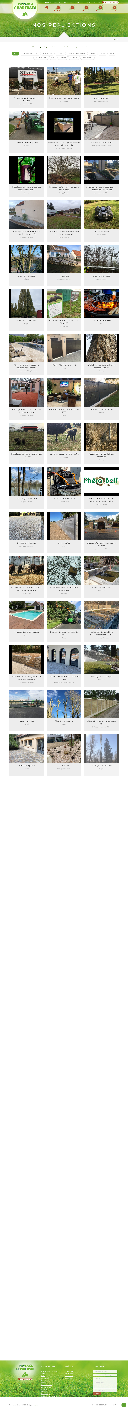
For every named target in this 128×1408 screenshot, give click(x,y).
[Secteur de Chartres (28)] (64, 926)
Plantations (64, 276)
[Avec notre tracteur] (64, 704)
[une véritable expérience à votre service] (64, 615)
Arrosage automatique (101, 676)
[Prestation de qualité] (26, 1060)
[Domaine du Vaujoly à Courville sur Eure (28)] (26, 1327)
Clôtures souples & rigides (101, 409)
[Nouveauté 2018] (101, 303)
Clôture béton (64, 543)
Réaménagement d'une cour (64, 943)
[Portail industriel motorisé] (26, 704)
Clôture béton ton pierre (26, 1166)
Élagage (44, 1389)
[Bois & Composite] (26, 615)
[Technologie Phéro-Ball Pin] (101, 481)
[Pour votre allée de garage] (26, 526)
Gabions (64, 1166)
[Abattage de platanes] (101, 1238)
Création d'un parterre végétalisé (64, 1077)
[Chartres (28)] (101, 926)
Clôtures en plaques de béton (101, 988)
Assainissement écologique (50, 1396)
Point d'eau (45, 1378)
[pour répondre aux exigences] (26, 125)
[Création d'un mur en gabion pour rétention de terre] (26, 659)
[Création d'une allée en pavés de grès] (64, 659)
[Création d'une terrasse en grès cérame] (101, 793)
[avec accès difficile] (26, 926)
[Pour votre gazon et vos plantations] (101, 659)
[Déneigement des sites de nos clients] (64, 793)
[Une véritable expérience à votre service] (101, 748)
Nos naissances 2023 (26, 1255)
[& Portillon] (64, 348)
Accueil (115, 39)
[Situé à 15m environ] (64, 570)
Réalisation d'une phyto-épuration (101, 1077)
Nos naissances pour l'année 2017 (64, 454)
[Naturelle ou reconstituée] (26, 748)
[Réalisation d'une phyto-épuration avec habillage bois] (64, 125)
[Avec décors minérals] (64, 259)
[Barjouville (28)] (26, 80)
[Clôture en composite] (101, 125)
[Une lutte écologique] (26, 170)
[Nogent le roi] (101, 837)
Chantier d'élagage (26, 276)
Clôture (43, 1380)
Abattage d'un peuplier (101, 765)
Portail (43, 1382)
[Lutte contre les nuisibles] (101, 348)
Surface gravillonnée (26, 543)
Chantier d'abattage (26, 320)
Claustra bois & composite (101, 1210)
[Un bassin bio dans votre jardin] (101, 1015)
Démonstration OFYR (101, 320)
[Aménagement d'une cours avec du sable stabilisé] (26, 392)
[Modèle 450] (101, 214)
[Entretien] (64, 170)
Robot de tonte (101, 231)
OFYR (43, 1376)
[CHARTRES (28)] (26, 303)
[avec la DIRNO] (26, 1104)
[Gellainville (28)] (26, 437)
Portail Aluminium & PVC (64, 365)
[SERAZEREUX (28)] (26, 837)
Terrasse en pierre (26, 765)
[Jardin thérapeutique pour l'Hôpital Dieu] (101, 1104)
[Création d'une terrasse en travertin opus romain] (26, 348)
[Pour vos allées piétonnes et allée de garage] (26, 1193)
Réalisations (100, 11)
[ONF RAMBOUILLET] (101, 615)
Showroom (86, 11)
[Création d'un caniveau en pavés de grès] (101, 526)
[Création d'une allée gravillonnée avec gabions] (26, 971)
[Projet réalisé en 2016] (101, 882)
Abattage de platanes (101, 1255)
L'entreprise (72, 11)
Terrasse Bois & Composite (26, 632)
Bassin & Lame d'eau (101, 587)
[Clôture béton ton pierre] (26, 1149)
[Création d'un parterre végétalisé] (64, 1060)
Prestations (58, 11)
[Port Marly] (64, 882)
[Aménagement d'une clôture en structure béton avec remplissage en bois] (101, 704)
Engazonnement (101, 98)
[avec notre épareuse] (26, 1282)
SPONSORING (87, 2)
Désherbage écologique (27, 142)
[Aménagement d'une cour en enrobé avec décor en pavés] (101, 1149)
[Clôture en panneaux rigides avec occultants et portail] (64, 214)
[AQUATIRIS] (64, 1104)
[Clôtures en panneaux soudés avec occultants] (64, 1282)
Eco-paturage (45, 1394)
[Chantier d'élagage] (101, 259)
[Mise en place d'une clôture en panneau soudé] (26, 882)
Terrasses (44, 1373)
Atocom (35, 1405)
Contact (97, 2)
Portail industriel (26, 721)
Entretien (44, 1392)
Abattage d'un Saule (101, 943)
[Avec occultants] (101, 392)
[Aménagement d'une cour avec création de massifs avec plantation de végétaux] (26, 214)
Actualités (114, 11)
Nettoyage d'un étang (26, 498)
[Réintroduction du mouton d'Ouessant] (26, 570)
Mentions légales (99, 1405)
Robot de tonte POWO (64, 498)
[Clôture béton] (64, 526)
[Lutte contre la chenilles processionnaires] (26, 1015)
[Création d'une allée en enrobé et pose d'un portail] (64, 1327)
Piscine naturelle (101, 1032)
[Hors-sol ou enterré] (101, 570)
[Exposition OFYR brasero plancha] (64, 392)
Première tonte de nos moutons (64, 98)
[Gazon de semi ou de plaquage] (101, 80)
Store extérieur (46, 1387)
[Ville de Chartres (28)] (26, 259)
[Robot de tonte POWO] (64, 481)
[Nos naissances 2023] (26, 1238)
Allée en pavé (26, 1210)
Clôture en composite (101, 142)
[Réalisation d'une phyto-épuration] (101, 1060)
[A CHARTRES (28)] (26, 793)
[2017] (64, 80)
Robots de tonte (46, 1385)
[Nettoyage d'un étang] (26, 481)
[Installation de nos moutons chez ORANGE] (64, 303)
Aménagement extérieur (49, 1371)
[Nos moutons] (64, 437)
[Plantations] (101, 170)
